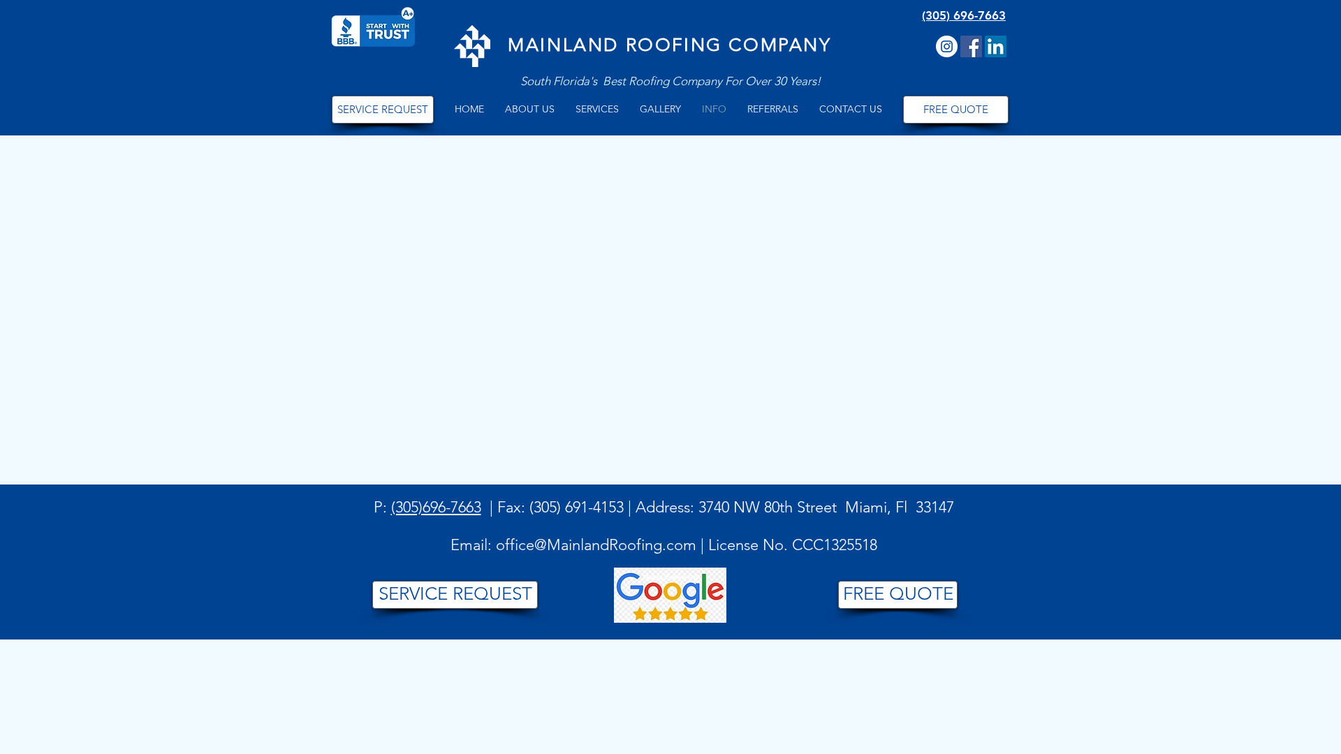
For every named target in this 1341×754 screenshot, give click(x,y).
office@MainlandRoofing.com (596, 544)
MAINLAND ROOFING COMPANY (669, 45)
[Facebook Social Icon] (971, 46)
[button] (529, 109)
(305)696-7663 (436, 507)
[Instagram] (947, 46)
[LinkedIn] (995, 46)
